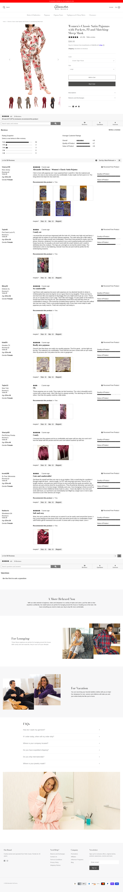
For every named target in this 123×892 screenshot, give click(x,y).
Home (4, 21)
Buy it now (92, 84)
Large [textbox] (71, 69)
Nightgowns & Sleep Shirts (76, 15)
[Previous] (9, 59)
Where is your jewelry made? (34, 763)
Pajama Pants (58, 15)
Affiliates (73, 856)
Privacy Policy (54, 862)
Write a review (90, 37)
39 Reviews (18, 117)
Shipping (71, 48)
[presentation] (43, 193)
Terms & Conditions (56, 859)
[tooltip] (96, 160)
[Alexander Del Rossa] (61, 7)
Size (69, 65)
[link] (77, 37)
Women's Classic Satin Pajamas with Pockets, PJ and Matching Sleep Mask (25, 21)
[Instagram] (7, 860)
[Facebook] (4, 860)
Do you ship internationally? (33, 757)
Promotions (74, 854)
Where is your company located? (35, 743)
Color (70, 57)
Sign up (94, 868)
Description (72, 92)
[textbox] (78, 61)
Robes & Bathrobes (33, 15)
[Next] (58, 59)
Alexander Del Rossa (12, 883)
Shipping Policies (55, 865)
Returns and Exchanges (76, 98)
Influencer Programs (77, 859)
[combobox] (92, 61)
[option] (33, 59)
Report (58, 221)
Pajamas (47, 15)
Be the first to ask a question (14, 578)
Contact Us (53, 856)
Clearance (92, 15)
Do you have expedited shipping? (36, 750)
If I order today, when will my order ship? (38, 737)
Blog (72, 862)
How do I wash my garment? (34, 730)
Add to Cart (92, 77)
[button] (119, 555)
